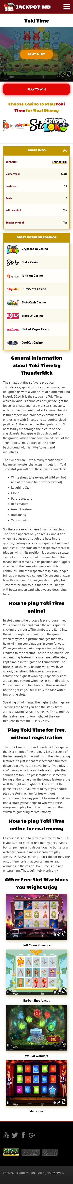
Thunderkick (59, 161)
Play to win (36, 89)
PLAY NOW (36, 54)
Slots (64, 174)
